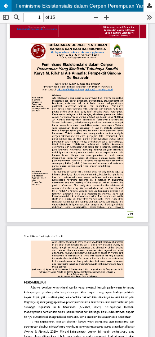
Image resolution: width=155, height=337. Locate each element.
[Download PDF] (149, 6)
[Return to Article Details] (6, 6)
